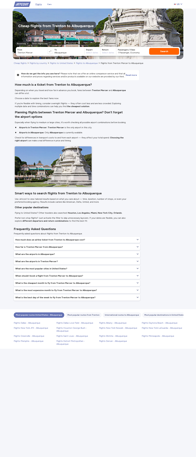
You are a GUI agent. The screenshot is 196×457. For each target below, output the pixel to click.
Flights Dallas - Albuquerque (27, 323)
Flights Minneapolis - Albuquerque (158, 336)
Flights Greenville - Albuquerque (29, 336)
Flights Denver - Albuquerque (113, 341)
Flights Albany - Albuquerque (113, 323)
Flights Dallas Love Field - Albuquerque (74, 323)
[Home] (22, 4)
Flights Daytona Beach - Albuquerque (159, 323)
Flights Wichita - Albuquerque (113, 336)
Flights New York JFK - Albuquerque (31, 328)
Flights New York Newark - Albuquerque (118, 328)
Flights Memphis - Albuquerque (28, 341)
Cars (49, 4)
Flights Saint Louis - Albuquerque (72, 336)
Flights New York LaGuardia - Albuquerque (162, 328)
